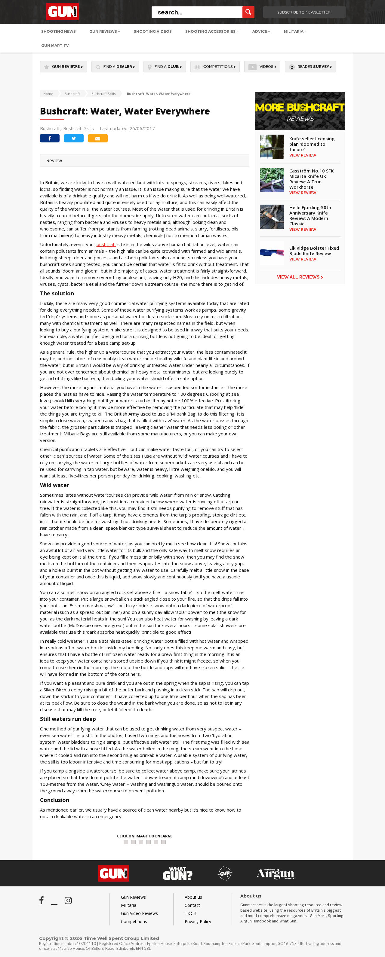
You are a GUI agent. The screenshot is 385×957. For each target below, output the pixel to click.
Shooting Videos (153, 31)
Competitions (219, 66)
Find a (119, 66)
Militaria (294, 31)
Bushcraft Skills (103, 93)
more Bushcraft (300, 112)
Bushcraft (72, 93)
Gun (67, 66)
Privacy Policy (198, 921)
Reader (315, 66)
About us (193, 897)
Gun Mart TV (55, 45)
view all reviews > (300, 277)
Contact (192, 905)
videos (268, 66)
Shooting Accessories (210, 31)
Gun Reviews (103, 31)
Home (48, 93)
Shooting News (58, 31)
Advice (260, 31)
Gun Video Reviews (139, 913)
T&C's (190, 913)
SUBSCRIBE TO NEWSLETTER (304, 12)
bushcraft (106, 244)
